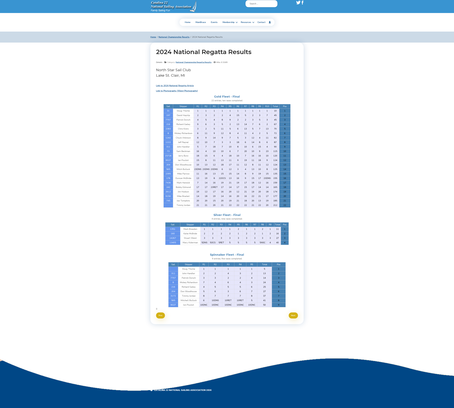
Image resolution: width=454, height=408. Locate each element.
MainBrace (200, 22)
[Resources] (253, 22)
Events (214, 22)
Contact (261, 22)
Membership (229, 22)
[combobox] (261, 3)
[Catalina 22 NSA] (173, 6)
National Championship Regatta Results (194, 62)
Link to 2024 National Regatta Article (175, 85)
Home (187, 22)
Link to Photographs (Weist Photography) (177, 90)
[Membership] (236, 22)
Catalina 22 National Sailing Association (180, 390)
